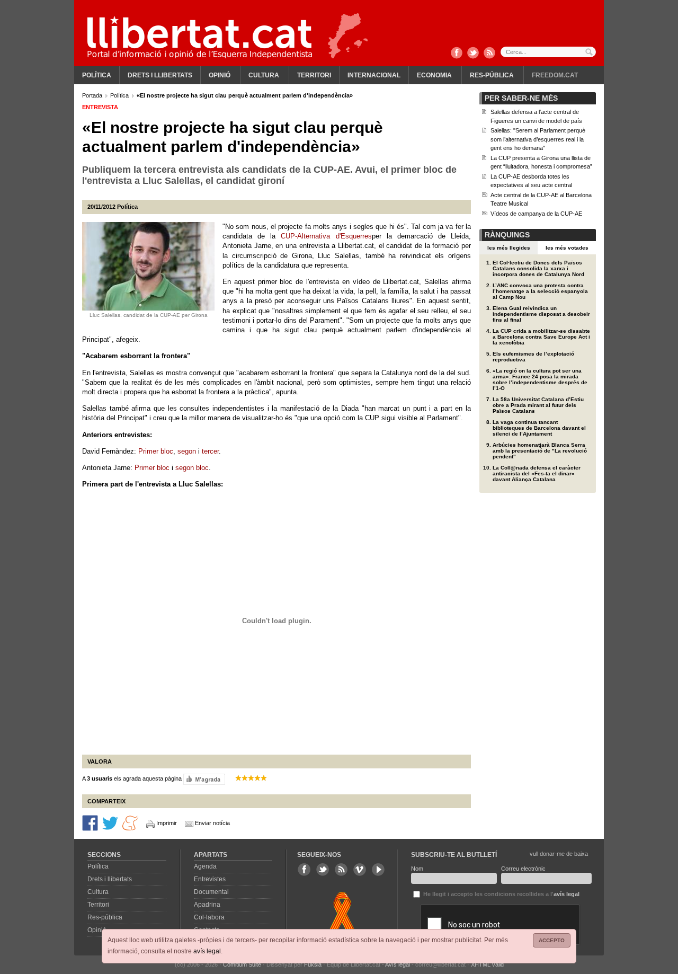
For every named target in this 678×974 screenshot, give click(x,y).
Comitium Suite (242, 964)
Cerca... (548, 52)
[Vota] (204, 779)
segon (186, 451)
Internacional (373, 75)
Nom (417, 868)
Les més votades (567, 248)
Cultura (263, 75)
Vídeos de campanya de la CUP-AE (536, 213)
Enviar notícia (212, 823)
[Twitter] (473, 53)
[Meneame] (130, 822)
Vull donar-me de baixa (559, 854)
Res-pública (492, 75)
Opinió (219, 75)
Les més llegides (508, 248)
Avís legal (397, 964)
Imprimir (166, 823)
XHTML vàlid (487, 964)
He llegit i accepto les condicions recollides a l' (500, 894)
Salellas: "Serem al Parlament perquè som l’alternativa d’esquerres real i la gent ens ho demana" (537, 139)
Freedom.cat (555, 75)
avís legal (207, 951)
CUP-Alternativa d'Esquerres (326, 236)
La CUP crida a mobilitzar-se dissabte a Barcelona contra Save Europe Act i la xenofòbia (541, 337)
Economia (434, 75)
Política (96, 75)
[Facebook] (456, 53)
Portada (93, 95)
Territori (314, 75)
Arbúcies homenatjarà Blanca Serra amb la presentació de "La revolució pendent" (540, 450)
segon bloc (192, 468)
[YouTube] (378, 869)
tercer (210, 451)
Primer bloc (155, 451)
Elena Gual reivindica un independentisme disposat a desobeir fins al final (541, 314)
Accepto (552, 940)
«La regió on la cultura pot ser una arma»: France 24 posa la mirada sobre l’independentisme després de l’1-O (540, 379)
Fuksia (313, 964)
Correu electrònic (523, 868)
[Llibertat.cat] (199, 37)
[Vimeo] (360, 869)
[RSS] (489, 53)
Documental (211, 892)
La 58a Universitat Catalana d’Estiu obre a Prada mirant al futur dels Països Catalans (538, 405)
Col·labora (209, 917)
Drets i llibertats (160, 75)
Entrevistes (210, 879)
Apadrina (207, 904)
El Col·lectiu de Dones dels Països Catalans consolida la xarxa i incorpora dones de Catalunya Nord (538, 268)
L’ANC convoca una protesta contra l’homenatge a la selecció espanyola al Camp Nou (540, 291)
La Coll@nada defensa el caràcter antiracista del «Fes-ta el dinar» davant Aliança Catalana (537, 473)
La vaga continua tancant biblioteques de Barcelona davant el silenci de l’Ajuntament (539, 428)
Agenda (205, 866)
